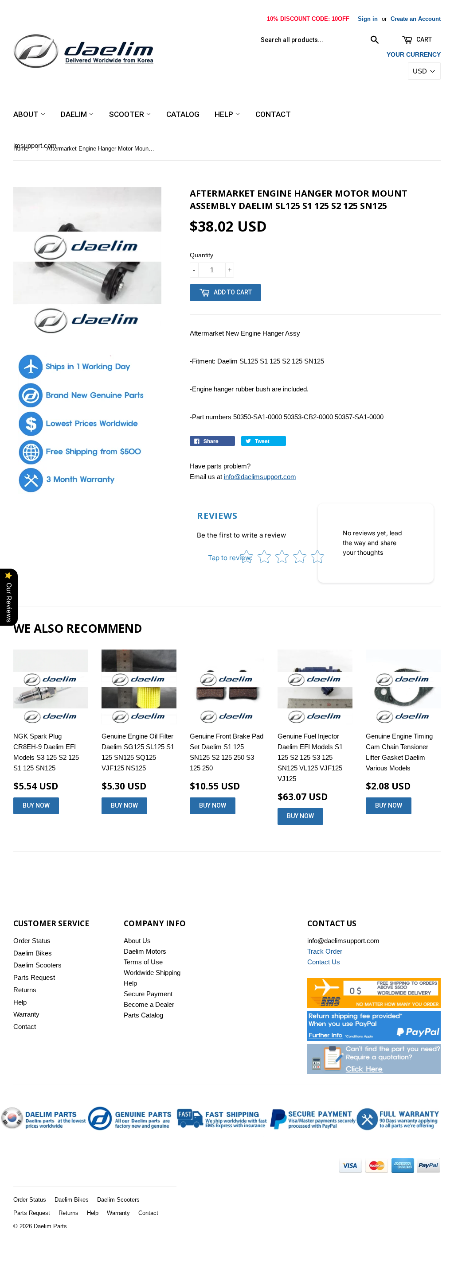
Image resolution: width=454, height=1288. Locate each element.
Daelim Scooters (37, 965)
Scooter (127, 114)
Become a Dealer (149, 1004)
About (26, 114)
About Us (137, 940)
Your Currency (414, 54)
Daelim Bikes (32, 953)
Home (20, 148)
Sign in (368, 18)
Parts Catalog (143, 1015)
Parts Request (34, 977)
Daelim (75, 114)
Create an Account (416, 18)
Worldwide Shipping (152, 972)
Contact (273, 114)
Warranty (26, 1014)
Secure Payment (148, 994)
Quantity (201, 255)
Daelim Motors (145, 951)
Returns (24, 990)
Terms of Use (143, 962)
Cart (423, 39)
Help (225, 114)
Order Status (32, 940)
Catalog (183, 114)
